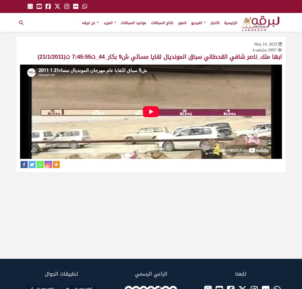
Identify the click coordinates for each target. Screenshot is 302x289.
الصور (182, 23)
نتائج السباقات (162, 23)
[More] (56, 164)
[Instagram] (48, 164)
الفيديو (197, 23)
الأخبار (214, 23)
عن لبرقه (89, 23)
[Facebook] (24, 164)
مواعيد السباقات (133, 23)
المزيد (109, 23)
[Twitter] (32, 164)
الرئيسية (230, 23)
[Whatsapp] (40, 164)
